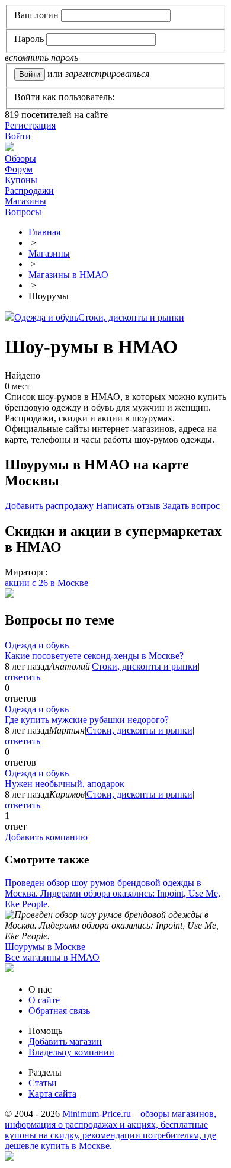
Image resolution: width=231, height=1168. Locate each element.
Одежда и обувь (46, 317)
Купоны (21, 180)
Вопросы (23, 212)
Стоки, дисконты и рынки (131, 317)
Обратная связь (59, 1011)
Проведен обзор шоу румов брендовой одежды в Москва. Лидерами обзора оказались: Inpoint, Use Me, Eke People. (112, 893)
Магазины (25, 201)
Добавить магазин (65, 1041)
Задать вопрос (191, 506)
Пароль (29, 39)
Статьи (42, 1083)
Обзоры (20, 158)
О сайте (44, 1000)
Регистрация (30, 125)
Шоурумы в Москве (45, 947)
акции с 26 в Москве (46, 583)
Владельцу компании (71, 1052)
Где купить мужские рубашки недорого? (87, 720)
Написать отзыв (128, 506)
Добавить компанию (46, 837)
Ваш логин (36, 15)
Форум (19, 169)
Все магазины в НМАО (52, 957)
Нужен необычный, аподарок (64, 784)
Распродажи (29, 190)
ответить (22, 677)
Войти (18, 136)
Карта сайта (52, 1094)
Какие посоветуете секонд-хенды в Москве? (94, 656)
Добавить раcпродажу (49, 506)
